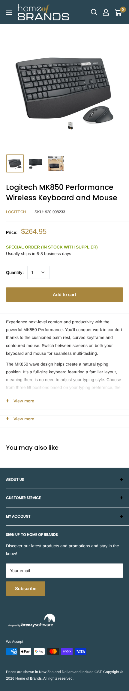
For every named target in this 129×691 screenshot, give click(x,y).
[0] (118, 12)
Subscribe (25, 588)
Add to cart (64, 294)
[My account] (106, 12)
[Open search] (94, 12)
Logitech (16, 212)
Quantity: (15, 272)
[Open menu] (9, 12)
